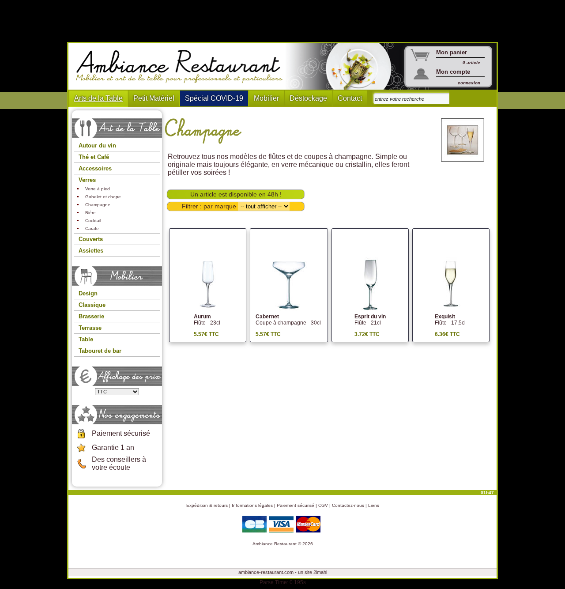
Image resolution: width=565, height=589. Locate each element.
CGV (323, 505)
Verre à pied (97, 188)
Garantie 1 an (113, 447)
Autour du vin (97, 145)
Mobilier (266, 98)
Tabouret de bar (100, 350)
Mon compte (453, 71)
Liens (373, 505)
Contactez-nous (348, 505)
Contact (350, 98)
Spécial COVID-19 (214, 98)
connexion (469, 82)
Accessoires (95, 168)
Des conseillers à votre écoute (119, 463)
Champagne (97, 204)
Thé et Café (94, 157)
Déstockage (308, 98)
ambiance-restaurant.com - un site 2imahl (282, 572)
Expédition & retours (207, 505)
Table (86, 339)
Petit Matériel (153, 98)
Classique (92, 305)
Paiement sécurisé (121, 433)
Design (88, 293)
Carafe (92, 228)
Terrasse (90, 328)
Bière (90, 212)
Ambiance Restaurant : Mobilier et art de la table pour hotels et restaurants (182, 66)
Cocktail (93, 220)
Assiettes (91, 250)
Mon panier (451, 52)
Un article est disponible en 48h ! (236, 194)
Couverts (91, 239)
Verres (87, 180)
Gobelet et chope (103, 196)
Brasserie (91, 316)
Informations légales (252, 505)
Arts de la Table (98, 98)
